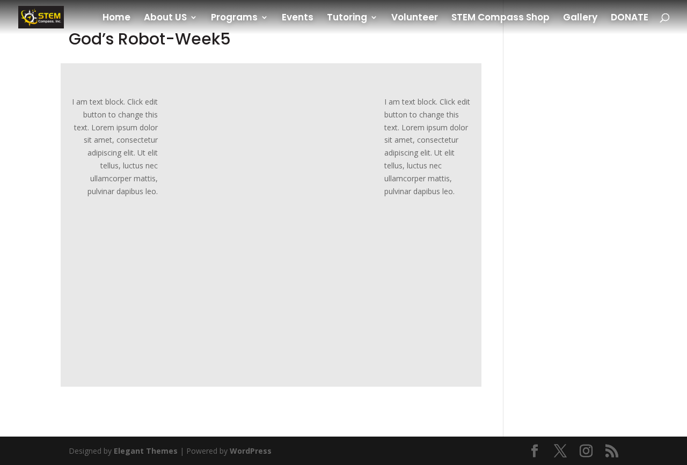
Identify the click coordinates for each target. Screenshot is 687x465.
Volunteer (414, 18)
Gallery (580, 18)
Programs (234, 18)
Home (116, 18)
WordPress (251, 451)
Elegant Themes (146, 451)
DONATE (629, 18)
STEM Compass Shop (500, 18)
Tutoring (347, 18)
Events (297, 18)
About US (165, 18)
